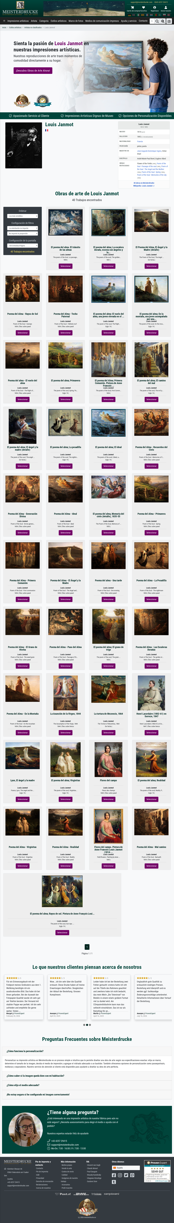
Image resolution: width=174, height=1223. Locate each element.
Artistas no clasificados (33, 27)
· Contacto (39, 1168)
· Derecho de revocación (44, 1181)
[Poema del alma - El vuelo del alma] (22, 355)
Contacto (143, 20)
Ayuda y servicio (129, 21)
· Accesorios (65, 1185)
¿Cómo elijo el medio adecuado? (23, 1085)
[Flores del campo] (108, 759)
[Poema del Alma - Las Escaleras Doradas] (151, 622)
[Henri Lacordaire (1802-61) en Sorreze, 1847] (151, 692)
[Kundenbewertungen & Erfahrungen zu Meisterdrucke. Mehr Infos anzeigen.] (157, 1171)
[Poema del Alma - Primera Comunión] (22, 555)
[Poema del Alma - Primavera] (151, 489)
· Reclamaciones (41, 1185)
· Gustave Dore (91, 1181)
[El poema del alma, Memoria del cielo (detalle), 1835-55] (108, 487)
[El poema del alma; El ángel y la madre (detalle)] (23, 426)
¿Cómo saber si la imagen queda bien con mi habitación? (35, 1075)
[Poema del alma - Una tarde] (108, 555)
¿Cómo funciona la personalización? (25, 1051)
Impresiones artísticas (18, 21)
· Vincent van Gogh (93, 1165)
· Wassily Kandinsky (93, 1175)
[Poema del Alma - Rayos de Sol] (22, 288)
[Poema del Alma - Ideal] (65, 489)
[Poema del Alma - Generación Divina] (22, 489)
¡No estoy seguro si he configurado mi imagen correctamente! (38, 1094)
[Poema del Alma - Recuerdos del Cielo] (151, 422)
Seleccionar (65, 266)
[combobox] (126, 1168)
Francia (140, 141)
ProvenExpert (20, 1013)
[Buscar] (157, 21)
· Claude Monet (92, 1168)
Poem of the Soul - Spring (153, 172)
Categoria (44, 21)
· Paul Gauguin (91, 1172)
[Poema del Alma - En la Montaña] (22, 688)
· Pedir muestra (66, 1188)
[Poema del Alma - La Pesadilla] (151, 555)
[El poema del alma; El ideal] (108, 422)
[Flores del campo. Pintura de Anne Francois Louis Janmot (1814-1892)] (108, 826)
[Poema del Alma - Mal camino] (151, 822)
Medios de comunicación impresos (102, 21)
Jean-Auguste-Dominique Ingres (149, 151)
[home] (4, 21)
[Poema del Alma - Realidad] (65, 822)
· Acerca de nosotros (43, 1188)
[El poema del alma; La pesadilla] (65, 422)
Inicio (4, 27)
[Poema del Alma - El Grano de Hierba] (22, 621)
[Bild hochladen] (169, 21)
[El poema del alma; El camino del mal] (151, 359)
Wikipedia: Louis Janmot (143, 186)
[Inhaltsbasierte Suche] (163, 21)
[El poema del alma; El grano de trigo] (108, 626)
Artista (34, 21)
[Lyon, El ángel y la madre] (22, 755)
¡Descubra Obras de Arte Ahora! (33, 70)
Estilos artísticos (58, 21)
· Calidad (64, 1175)
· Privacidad (39, 1178)
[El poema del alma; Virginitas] (65, 759)
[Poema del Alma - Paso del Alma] (65, 621)
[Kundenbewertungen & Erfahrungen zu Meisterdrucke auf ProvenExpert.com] (43, 100)
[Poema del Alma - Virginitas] (22, 822)
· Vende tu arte (66, 1168)
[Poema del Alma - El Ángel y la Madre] (65, 555)
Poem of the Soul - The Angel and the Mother (152, 169)
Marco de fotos (76, 21)
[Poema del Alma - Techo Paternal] (65, 289)
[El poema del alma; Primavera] (65, 355)
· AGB (37, 1175)
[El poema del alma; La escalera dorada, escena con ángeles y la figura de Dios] (108, 222)
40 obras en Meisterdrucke (144, 183)
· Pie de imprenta (41, 1172)
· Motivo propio (66, 1165)
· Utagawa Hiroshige (93, 1178)
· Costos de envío (67, 1172)
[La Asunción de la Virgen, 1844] (65, 692)
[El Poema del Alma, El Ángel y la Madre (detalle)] (151, 220)
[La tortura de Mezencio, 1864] (108, 689)
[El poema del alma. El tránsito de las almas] (65, 222)
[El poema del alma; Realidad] (151, 759)
